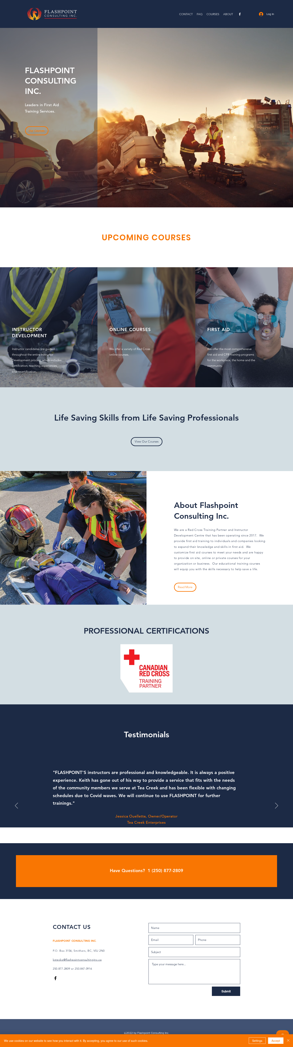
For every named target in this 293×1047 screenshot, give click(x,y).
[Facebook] (240, 14)
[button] (213, 14)
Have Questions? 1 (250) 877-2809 (146, 870)
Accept (275, 1041)
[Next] (276, 806)
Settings (257, 1041)
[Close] (288, 1040)
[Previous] (16, 806)
